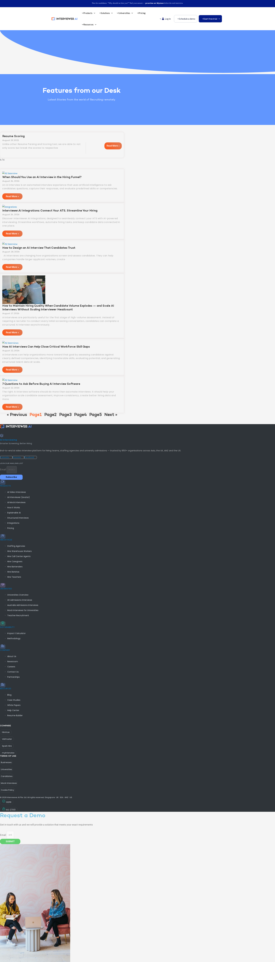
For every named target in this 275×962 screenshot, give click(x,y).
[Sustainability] (2, 623)
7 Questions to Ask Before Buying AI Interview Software (41, 384)
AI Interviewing (8, 440)
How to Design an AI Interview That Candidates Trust (38, 248)
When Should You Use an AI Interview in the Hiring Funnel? (41, 177)
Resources (5, 688)
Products (5, 485)
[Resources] (2, 685)
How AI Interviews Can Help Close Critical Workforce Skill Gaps (46, 347)
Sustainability (7, 627)
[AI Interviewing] (1, 435)
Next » (110, 415)
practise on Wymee (154, 3)
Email (3, 469)
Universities (6, 588)
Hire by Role (6, 539)
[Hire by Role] (2, 536)
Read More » (113, 145)
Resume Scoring (13, 136)
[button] (93, 13)
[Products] (2, 482)
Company (5, 650)
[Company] (2, 646)
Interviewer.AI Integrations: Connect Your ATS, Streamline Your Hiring (49, 211)
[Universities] (2, 585)
